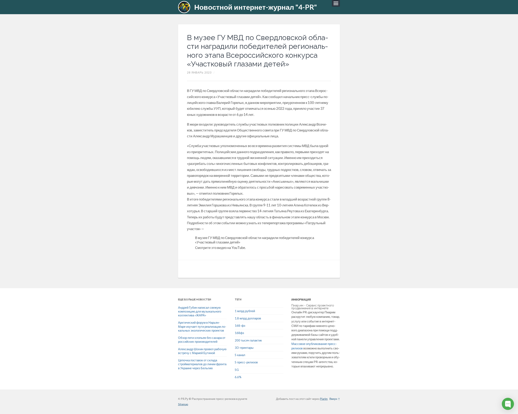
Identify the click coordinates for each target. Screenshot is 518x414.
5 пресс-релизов (246, 362)
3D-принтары (244, 347)
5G (237, 369)
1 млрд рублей (245, 311)
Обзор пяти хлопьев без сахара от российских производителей (201, 339)
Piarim (324, 398)
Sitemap (183, 404)
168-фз (240, 325)
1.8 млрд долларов (248, 318)
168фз (239, 333)
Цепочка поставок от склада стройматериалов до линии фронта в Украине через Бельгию (202, 364)
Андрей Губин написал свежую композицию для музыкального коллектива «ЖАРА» (199, 311)
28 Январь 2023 (199, 72)
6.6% (238, 377)
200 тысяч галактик (248, 340)
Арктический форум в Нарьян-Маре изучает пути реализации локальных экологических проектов (202, 326)
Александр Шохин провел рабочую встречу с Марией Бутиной (202, 351)
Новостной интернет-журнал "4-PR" (255, 7)
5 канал (240, 355)
